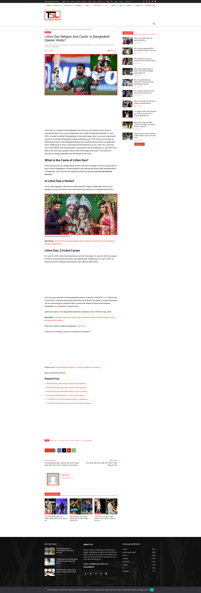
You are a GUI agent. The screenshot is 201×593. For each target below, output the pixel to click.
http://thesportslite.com (68, 478)
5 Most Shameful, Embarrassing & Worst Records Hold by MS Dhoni (67, 561)
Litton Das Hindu (74, 440)
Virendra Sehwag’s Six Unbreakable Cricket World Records (65, 550)
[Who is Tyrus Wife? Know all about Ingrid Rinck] (127, 40)
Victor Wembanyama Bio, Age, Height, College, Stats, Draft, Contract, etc (56, 518)
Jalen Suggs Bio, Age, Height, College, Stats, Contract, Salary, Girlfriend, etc (79, 518)
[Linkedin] (101, 574)
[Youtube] (155, 1)
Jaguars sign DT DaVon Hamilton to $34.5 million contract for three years (145, 135)
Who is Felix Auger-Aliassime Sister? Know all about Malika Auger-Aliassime (143, 71)
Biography (53, 29)
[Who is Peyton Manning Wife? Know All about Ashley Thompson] (127, 51)
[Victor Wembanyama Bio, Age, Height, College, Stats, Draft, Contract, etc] (56, 506)
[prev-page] (46, 525)
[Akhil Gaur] (53, 479)
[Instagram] (146, 1)
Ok (152, 590)
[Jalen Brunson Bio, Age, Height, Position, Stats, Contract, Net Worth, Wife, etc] (106, 506)
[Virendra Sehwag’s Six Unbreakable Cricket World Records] (50, 551)
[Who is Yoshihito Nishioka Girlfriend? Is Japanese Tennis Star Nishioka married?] (127, 82)
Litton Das (53, 440)
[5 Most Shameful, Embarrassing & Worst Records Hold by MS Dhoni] (50, 561)
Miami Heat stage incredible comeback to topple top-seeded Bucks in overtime (144, 124)
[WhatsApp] (74, 450)
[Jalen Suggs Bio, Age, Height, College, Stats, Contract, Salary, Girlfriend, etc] (81, 506)
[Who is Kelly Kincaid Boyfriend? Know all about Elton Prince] (127, 93)
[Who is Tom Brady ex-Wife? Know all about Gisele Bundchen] (127, 103)
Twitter (79, 367)
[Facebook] (143, 1)
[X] (149, 1)
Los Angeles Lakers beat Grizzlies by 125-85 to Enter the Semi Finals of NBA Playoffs (145, 113)
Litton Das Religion (86, 440)
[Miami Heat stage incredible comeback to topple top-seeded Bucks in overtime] (127, 125)
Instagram (87, 367)
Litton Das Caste (63, 440)
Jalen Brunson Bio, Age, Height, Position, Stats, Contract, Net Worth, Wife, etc (105, 518)
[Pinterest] (69, 450)
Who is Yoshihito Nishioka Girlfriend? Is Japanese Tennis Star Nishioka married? (144, 82)
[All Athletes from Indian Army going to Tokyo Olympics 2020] (50, 572)
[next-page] (49, 525)
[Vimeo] (152, 1)
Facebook (71, 367)
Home (46, 29)
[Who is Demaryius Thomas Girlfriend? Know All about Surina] (127, 61)
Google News (60, 367)
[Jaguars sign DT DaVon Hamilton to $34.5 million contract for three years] (127, 136)
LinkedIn (96, 367)
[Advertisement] (81, 113)
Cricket (105, 297)
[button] (153, 23)
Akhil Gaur (112, 50)
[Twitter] (96, 574)
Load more (138, 144)
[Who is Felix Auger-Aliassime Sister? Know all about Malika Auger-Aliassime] (127, 71)
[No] (198, 590)
